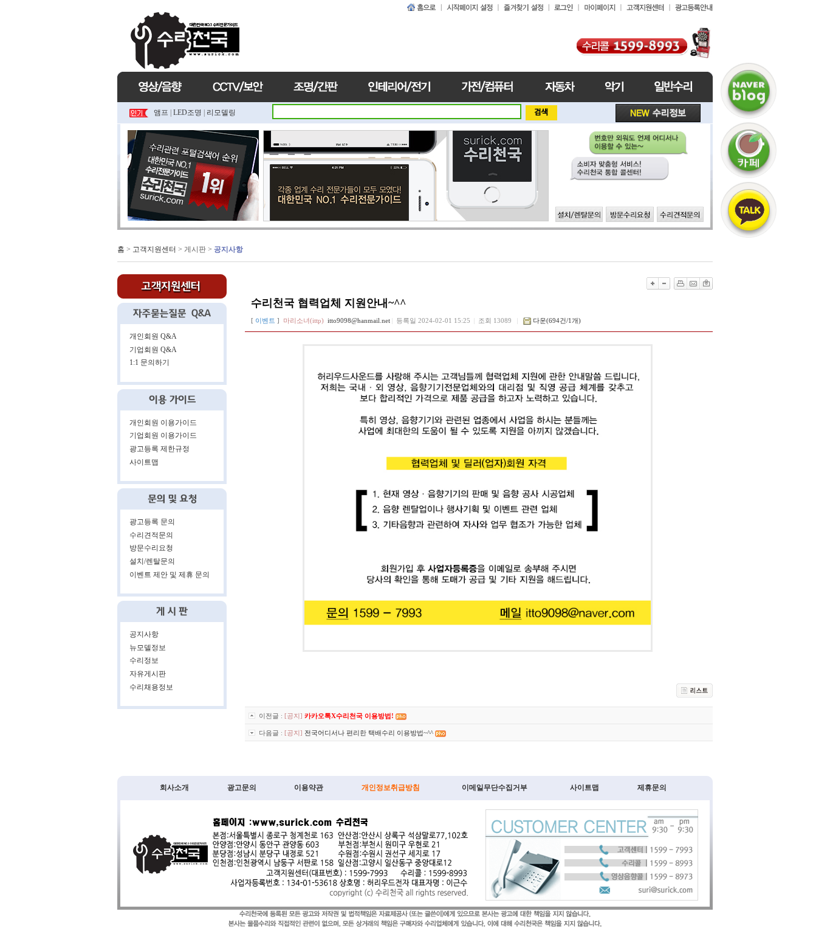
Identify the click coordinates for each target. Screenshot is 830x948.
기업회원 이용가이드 (163, 435)
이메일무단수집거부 (494, 787)
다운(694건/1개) (557, 320)
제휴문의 (652, 787)
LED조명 (187, 112)
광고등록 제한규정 (159, 449)
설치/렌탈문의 (152, 561)
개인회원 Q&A (153, 336)
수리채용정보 (151, 687)
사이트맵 (144, 462)
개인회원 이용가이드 (163, 422)
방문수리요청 (151, 548)
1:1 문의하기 (149, 362)
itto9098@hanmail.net (359, 320)
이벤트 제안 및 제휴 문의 (169, 574)
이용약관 (308, 787)
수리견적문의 (151, 535)
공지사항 (144, 634)
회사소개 (174, 787)
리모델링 (221, 112)
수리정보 (144, 660)
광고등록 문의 (152, 521)
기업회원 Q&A (153, 349)
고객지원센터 (154, 249)
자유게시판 (147, 673)
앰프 (161, 112)
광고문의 (241, 787)
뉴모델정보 (147, 647)
